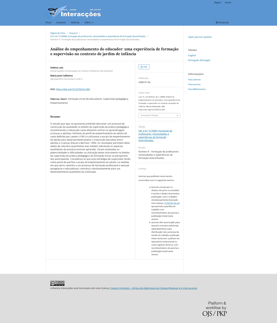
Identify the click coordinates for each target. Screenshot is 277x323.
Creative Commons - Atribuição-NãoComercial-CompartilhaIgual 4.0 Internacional (153, 288)
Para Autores (194, 84)
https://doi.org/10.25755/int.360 (73, 89)
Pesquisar (223, 22)
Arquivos (61, 22)
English (192, 55)
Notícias (75, 22)
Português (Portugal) (199, 60)
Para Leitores (194, 79)
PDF (145, 66)
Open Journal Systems (200, 36)
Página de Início (57, 33)
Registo (217, 2)
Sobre (88, 22)
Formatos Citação (149, 115)
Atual (48, 22)
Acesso (228, 2)
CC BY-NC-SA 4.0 (172, 203)
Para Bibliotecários (197, 89)
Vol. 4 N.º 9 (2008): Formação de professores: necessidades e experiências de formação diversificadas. (98, 36)
